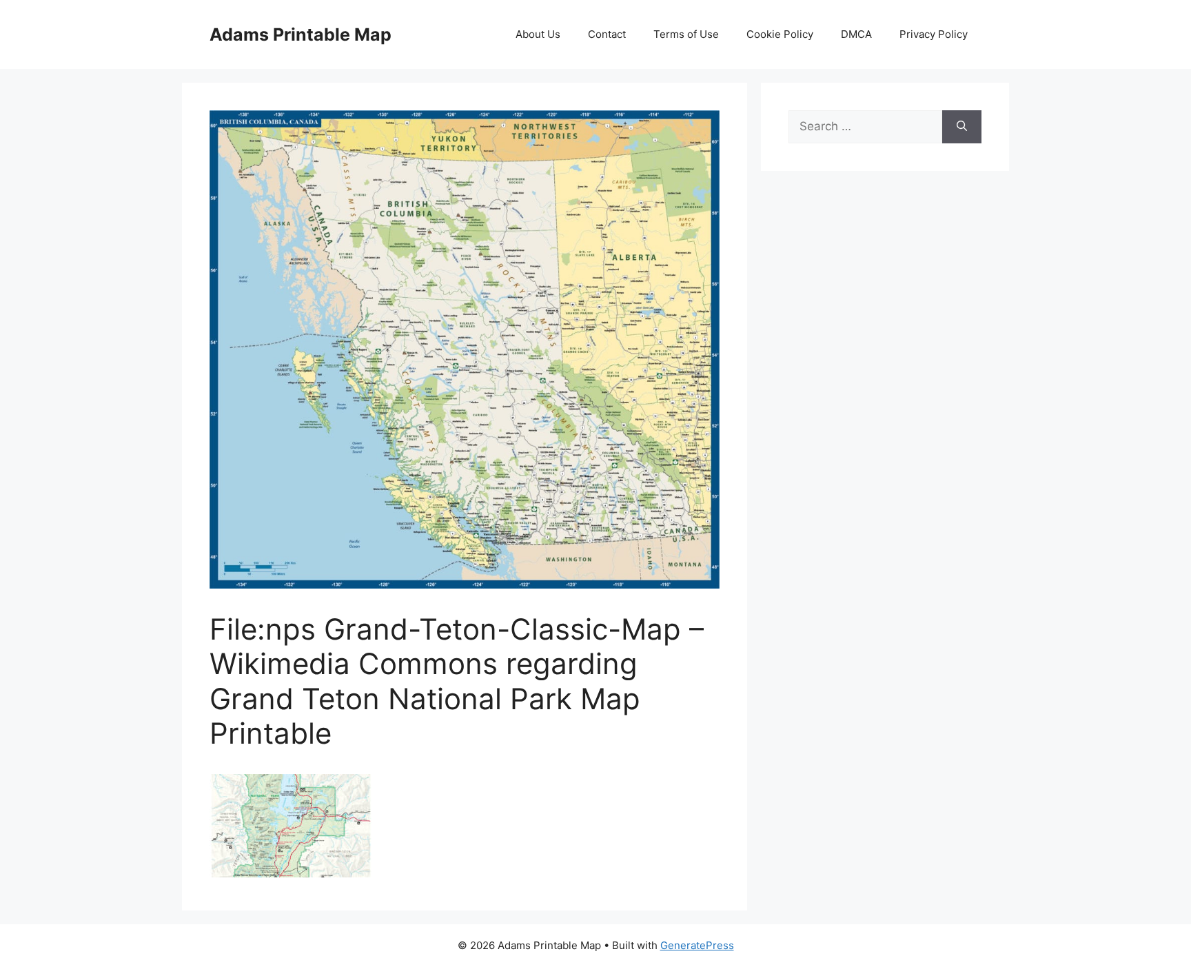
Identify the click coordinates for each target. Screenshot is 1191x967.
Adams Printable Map (300, 34)
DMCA (856, 34)
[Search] (961, 126)
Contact (607, 34)
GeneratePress (697, 945)
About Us (538, 34)
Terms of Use (686, 34)
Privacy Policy (933, 34)
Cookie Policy (779, 34)
